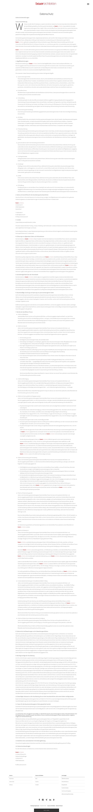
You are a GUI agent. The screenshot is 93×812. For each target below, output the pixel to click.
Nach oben (46, 810)
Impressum (11, 778)
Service (10, 775)
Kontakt (36, 784)
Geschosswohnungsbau (66, 791)
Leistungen (64, 775)
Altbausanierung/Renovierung (67, 794)
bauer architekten (39, 775)
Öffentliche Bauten (65, 778)
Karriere (36, 781)
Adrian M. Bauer (59, 805)
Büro (36, 778)
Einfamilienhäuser (65, 781)
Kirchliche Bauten (65, 788)
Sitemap (11, 784)
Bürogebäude (64, 784)
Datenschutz (11, 781)
